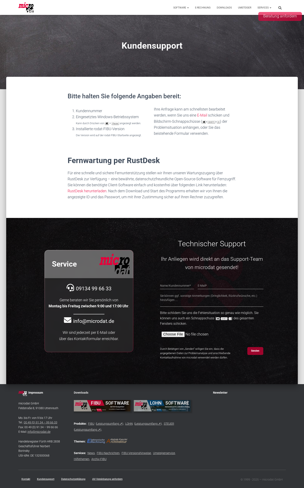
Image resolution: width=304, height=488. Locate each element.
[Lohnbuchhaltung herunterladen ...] (162, 405)
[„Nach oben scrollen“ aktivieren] (296, 480)
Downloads (224, 7)
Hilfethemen (81, 459)
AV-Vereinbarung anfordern (107, 479)
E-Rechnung (203, 7)
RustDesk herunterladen (87, 191)
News (91, 453)
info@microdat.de (39, 431)
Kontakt (26, 479)
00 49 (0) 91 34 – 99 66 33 (40, 422)
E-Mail (202, 115)
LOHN (129, 423)
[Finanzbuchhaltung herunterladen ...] (102, 405)
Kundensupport (45, 479)
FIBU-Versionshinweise (136, 453)
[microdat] (26, 7)
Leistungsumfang (108, 423)
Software (180, 7)
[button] (188, 7)
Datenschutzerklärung (73, 479)
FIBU (91, 423)
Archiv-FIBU (99, 459)
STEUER (169, 423)
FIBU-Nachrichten (108, 453)
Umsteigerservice (164, 453)
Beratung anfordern (280, 16)
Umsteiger (244, 7)
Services (263, 7)
